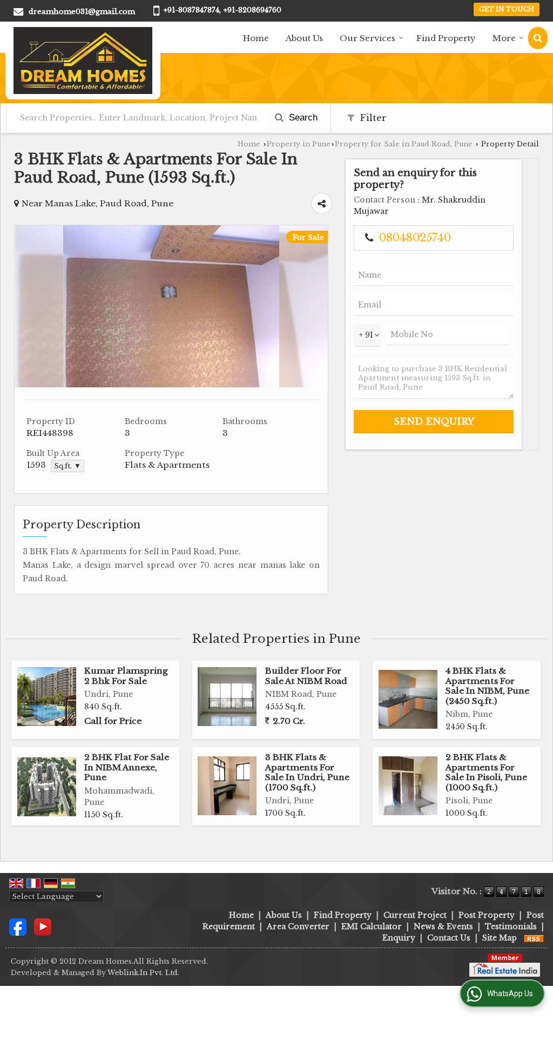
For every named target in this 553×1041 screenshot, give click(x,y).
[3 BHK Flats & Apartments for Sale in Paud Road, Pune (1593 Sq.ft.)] (171, 384)
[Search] (538, 38)
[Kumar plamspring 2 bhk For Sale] (46, 696)
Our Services (367, 38)
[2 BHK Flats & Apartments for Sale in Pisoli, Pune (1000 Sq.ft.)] (408, 785)
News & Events (443, 926)
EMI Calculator (371, 926)
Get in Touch (506, 9)
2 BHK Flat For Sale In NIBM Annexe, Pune (126, 767)
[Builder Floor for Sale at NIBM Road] (227, 696)
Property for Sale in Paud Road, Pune (404, 144)
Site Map (499, 938)
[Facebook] (17, 926)
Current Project (415, 915)
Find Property (446, 38)
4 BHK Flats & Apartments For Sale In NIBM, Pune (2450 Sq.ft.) (487, 686)
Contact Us (448, 938)
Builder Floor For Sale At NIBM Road (306, 676)
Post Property (486, 915)
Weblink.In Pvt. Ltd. (143, 973)
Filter (372, 118)
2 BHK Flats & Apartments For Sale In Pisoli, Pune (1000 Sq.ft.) (486, 772)
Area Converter (298, 926)
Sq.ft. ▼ (67, 466)
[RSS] (534, 938)
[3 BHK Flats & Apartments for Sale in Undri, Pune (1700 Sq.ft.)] (227, 785)
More (504, 38)
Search (302, 117)
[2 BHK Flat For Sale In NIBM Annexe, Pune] (46, 786)
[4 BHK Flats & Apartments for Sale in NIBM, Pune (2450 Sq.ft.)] (408, 699)
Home (256, 38)
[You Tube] (42, 926)
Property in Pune (299, 144)
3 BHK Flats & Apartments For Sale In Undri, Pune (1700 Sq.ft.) (307, 772)
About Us (304, 38)
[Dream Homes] (83, 60)
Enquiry (398, 938)
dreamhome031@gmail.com (82, 11)
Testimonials (511, 926)
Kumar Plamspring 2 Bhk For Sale (126, 676)
